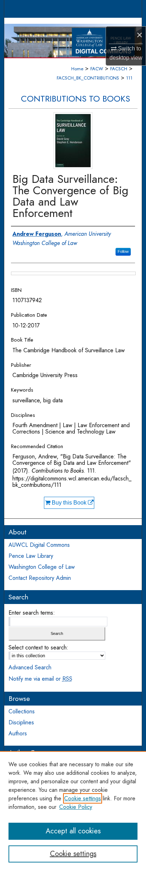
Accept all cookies (73, 831)
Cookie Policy (75, 807)
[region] (73, 811)
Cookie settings (82, 798)
